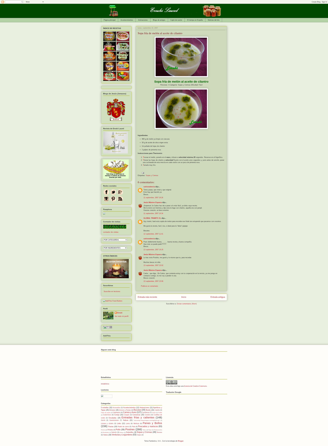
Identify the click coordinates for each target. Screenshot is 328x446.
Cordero (148, 415)
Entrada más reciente (147, 297)
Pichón (103, 430)
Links (119, 423)
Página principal (109, 20)
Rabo (144, 430)
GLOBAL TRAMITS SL (153, 218)
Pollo (118, 429)
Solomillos (130, 432)
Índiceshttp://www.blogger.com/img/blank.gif (146, 420)
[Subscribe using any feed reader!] (112, 301)
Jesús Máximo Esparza (153, 202)
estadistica (105, 384)
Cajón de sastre (176, 20)
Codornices (107, 415)
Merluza (136, 423)
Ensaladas (112, 418)
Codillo (160, 412)
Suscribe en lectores (112, 291)
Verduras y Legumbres (122, 435)
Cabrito (157, 410)
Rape (150, 430)
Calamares (116, 412)
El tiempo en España (195, 20)
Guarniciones (114, 420)
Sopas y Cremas (152, 175)
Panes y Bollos (152, 423)
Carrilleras (145, 412)
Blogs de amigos (159, 20)
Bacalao (137, 410)
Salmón (114, 432)
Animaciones (143, 20)
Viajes (139, 435)
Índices (125, 420)
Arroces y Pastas (125, 410)
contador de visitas (110, 232)
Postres (130, 429)
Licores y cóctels (107, 423)
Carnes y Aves (129, 412)
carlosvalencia (149, 187)
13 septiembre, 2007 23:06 (153, 281)
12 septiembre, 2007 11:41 (153, 234)
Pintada (110, 430)
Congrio (126, 415)
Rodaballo (106, 432)
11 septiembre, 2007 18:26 (153, 198)
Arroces (112, 410)
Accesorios (116, 407)
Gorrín (103, 420)
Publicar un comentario (149, 286)
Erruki (119, 313)
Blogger (180, 441)
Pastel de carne (123, 426)
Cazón (154, 412)
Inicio (183, 297)
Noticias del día (213, 20)
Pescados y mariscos (148, 426)
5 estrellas (105, 408)
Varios (105, 435)
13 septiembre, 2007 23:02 (153, 265)
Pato (133, 426)
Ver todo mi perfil (121, 316)
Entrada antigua (218, 297)
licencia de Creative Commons (195, 386)
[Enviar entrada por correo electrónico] (143, 173)
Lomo (128, 423)
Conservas (136, 415)
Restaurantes (158, 430)
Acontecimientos (127, 20)
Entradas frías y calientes (137, 417)
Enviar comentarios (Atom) (187, 304)
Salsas (122, 432)
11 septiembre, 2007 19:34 (153, 213)
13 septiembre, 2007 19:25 (153, 250)
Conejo (116, 415)
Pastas (111, 426)
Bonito (148, 410)
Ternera (159, 432)
